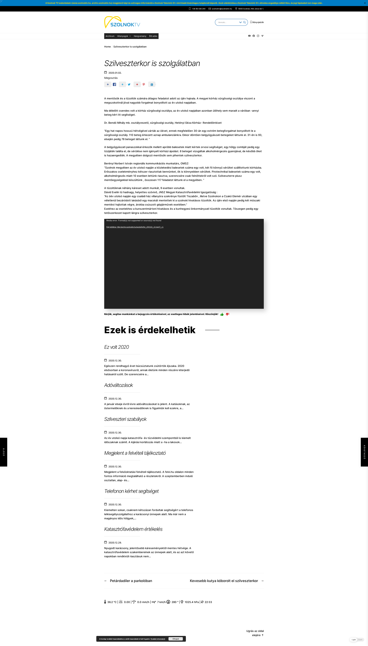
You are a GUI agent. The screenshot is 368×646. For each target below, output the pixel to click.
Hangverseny (140, 36)
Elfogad (176, 639)
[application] (184, 264)
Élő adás (153, 36)
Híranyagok (122, 36)
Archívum (110, 36)
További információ (158, 639)
